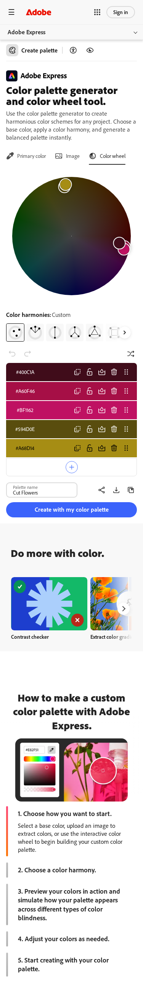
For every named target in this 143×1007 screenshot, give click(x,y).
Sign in (120, 12)
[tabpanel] (71, 256)
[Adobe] (38, 12)
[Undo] (12, 354)
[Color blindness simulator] (90, 50)
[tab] (26, 156)
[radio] (15, 332)
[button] (97, 12)
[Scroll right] (125, 332)
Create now (49, 603)
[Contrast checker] (73, 50)
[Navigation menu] (11, 12)
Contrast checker (30, 636)
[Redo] (27, 354)
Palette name (25, 487)
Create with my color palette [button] (72, 509)
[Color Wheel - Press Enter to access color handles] (71, 236)
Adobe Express (26, 32)
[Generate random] (131, 354)
